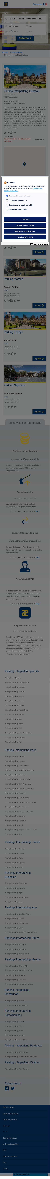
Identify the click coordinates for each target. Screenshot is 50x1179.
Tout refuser (25, 219)
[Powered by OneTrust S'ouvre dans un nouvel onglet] (38, 243)
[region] (25, 210)
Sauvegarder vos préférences (25, 231)
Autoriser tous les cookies (25, 225)
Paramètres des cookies (25, 237)
